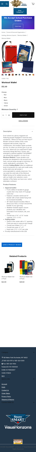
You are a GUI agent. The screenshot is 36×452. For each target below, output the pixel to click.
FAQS (3, 387)
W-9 (3, 376)
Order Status (6, 393)
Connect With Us (8, 402)
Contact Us (5, 390)
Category (5, 352)
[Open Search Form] (6, 4)
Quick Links (6, 379)
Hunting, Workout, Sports (9, 35)
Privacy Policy (6, 396)
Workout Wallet (22, 35)
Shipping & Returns (8, 399)
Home (3, 32)
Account (4, 384)
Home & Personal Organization (16, 32)
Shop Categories (19, 11)
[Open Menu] (2, 4)
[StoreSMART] (18, 4)
